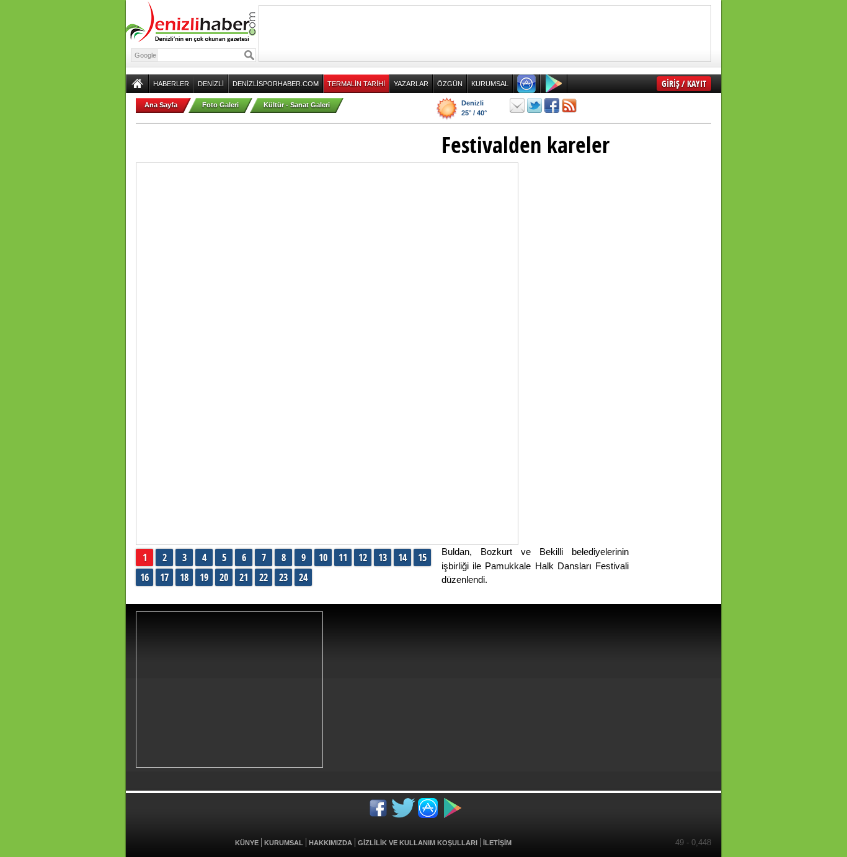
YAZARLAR (411, 83)
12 (362, 557)
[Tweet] (534, 105)
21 (243, 577)
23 (283, 577)
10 (323, 557)
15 (422, 557)
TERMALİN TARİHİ (356, 83)
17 (164, 577)
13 (382, 557)
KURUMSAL (489, 83)
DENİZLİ (211, 83)
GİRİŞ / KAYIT (684, 83)
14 (402, 557)
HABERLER (171, 83)
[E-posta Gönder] (517, 105)
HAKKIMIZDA (330, 842)
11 (343, 557)
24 (303, 577)
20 (224, 577)
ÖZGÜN (450, 83)
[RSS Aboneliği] (569, 105)
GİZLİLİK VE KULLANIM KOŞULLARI (417, 842)
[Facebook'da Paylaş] (551, 105)
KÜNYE (247, 842)
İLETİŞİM (497, 842)
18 (184, 577)
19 (204, 577)
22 (263, 577)
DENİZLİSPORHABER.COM (276, 83)
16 (144, 577)
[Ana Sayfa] (137, 83)
